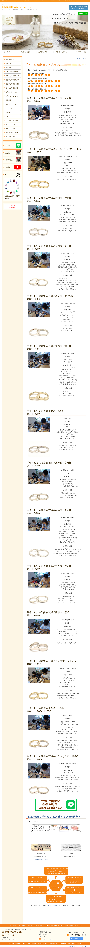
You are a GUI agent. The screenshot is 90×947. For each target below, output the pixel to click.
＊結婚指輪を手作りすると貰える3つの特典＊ (53, 816)
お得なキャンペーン (12, 67)
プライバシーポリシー (69, 925)
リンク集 (79, 925)
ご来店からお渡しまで (12, 76)
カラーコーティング (12, 124)
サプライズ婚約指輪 (12, 120)
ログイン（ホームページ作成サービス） (78, 946)
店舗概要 (8, 112)
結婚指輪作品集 (42, 52)
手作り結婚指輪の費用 (12, 84)
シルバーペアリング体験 (79, 52)
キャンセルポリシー (12, 132)
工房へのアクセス (11, 104)
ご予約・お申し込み (12, 92)
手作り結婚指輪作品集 (12, 80)
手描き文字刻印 (10, 128)
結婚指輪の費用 (25, 52)
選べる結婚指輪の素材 (12, 88)
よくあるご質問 (10, 136)
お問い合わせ (10, 108)
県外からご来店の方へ (12, 72)
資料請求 (8, 100)
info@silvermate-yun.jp (47, 939)
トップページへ (10, 59)
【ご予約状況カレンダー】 (41, 859)
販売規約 (60, 925)
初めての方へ (7, 52)
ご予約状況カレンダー (12, 96)
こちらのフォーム (52, 905)
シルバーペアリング (12, 116)
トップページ (12, 925)
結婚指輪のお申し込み (62, 52)
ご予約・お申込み (22, 925)
